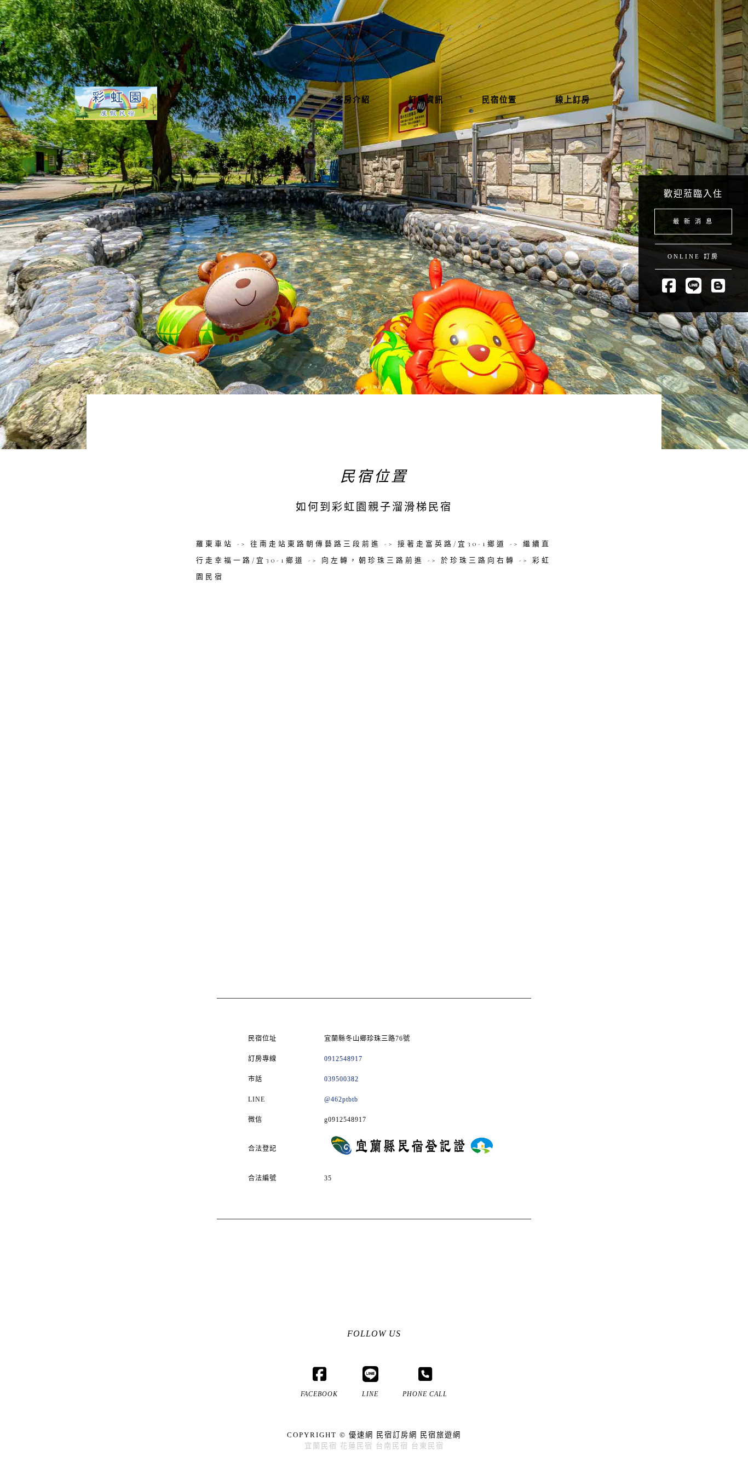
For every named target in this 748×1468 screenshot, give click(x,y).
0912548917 (343, 1059)
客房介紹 (352, 99)
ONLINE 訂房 (693, 256)
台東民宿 (427, 1446)
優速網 (361, 1435)
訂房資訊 (426, 99)
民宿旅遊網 (440, 1435)
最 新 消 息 (693, 221)
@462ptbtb (341, 1099)
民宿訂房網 (396, 1435)
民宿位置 (499, 99)
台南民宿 (392, 1446)
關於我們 (279, 99)
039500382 (341, 1079)
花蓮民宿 (356, 1446)
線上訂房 (572, 99)
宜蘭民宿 (320, 1446)
